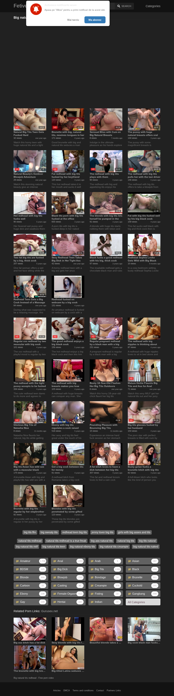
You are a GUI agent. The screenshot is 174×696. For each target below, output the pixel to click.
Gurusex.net (49, 611)
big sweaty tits (49, 532)
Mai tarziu (73, 19)
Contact (100, 690)
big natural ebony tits (82, 546)
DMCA (66, 690)
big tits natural (147, 540)
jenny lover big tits (102, 532)
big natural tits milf (27, 546)
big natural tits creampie (114, 546)
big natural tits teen (53, 546)
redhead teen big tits (74, 532)
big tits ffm (30, 532)
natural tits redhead (29, 540)
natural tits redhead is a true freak (66, 540)
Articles (57, 690)
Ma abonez (95, 19)
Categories (153, 6)
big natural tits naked (145, 546)
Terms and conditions (83, 690)
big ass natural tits (102, 540)
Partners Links (114, 690)
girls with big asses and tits (134, 532)
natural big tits (125, 540)
